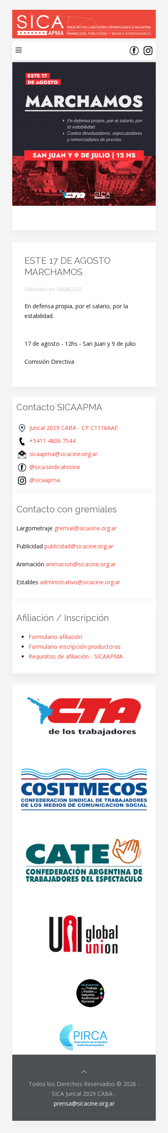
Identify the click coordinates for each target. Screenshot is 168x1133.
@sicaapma (44, 480)
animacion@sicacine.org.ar (81, 564)
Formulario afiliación (55, 637)
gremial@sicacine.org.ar (85, 528)
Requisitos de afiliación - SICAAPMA (76, 656)
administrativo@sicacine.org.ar (80, 582)
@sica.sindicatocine (54, 467)
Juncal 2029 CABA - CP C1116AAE (73, 428)
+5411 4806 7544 (52, 441)
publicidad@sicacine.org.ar (78, 546)
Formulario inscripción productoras (75, 646)
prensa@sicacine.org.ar (84, 1103)
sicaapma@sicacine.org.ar (63, 454)
